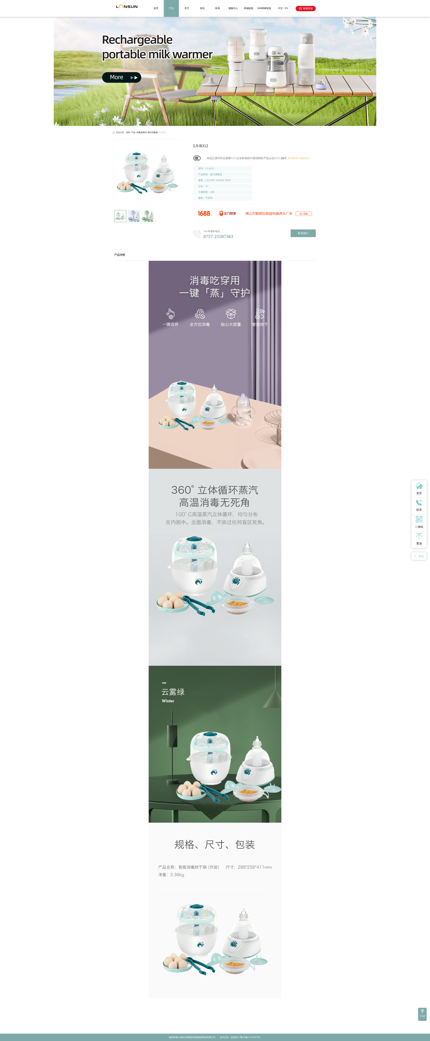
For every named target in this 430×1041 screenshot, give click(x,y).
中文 (280, 8)
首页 (156, 8)
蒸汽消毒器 (153, 132)
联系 (217, 8)
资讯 (202, 8)
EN (286, 8)
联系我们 (303, 233)
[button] (177, 216)
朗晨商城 (308, 8)
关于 (186, 8)
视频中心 (233, 8)
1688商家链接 (264, 8)
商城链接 (248, 8)
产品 (171, 8)
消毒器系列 (141, 132)
